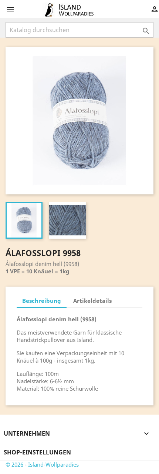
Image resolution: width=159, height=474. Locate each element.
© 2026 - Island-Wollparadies (42, 464)
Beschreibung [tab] (41, 300)
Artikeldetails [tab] (92, 300)
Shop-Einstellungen (37, 452)
